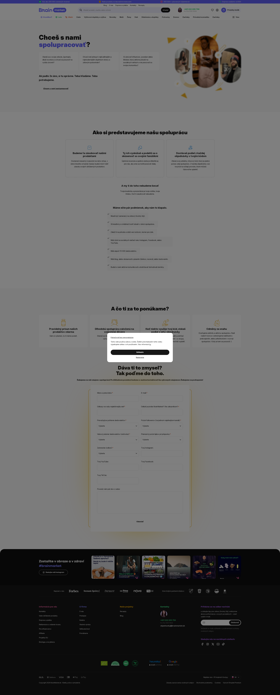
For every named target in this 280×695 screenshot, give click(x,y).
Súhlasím (140, 352)
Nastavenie (140, 357)
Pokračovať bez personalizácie (122, 337)
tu (150, 344)
